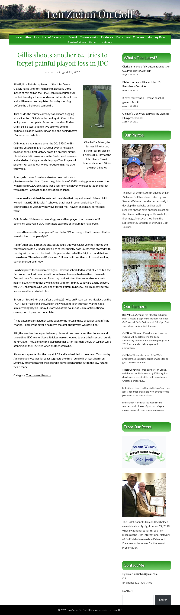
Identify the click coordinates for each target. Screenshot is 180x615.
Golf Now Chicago (131, 333)
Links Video (128, 388)
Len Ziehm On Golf (90, 14)
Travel (72, 37)
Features (107, 37)
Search (127, 590)
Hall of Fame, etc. (53, 37)
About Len (32, 37)
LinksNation (128, 402)
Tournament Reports (38, 375)
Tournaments (89, 37)
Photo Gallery (77, 42)
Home (18, 37)
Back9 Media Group (132, 314)
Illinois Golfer (129, 369)
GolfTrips (127, 355)
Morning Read (156, 37)
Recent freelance (100, 42)
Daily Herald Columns (130, 37)
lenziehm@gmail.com (145, 573)
